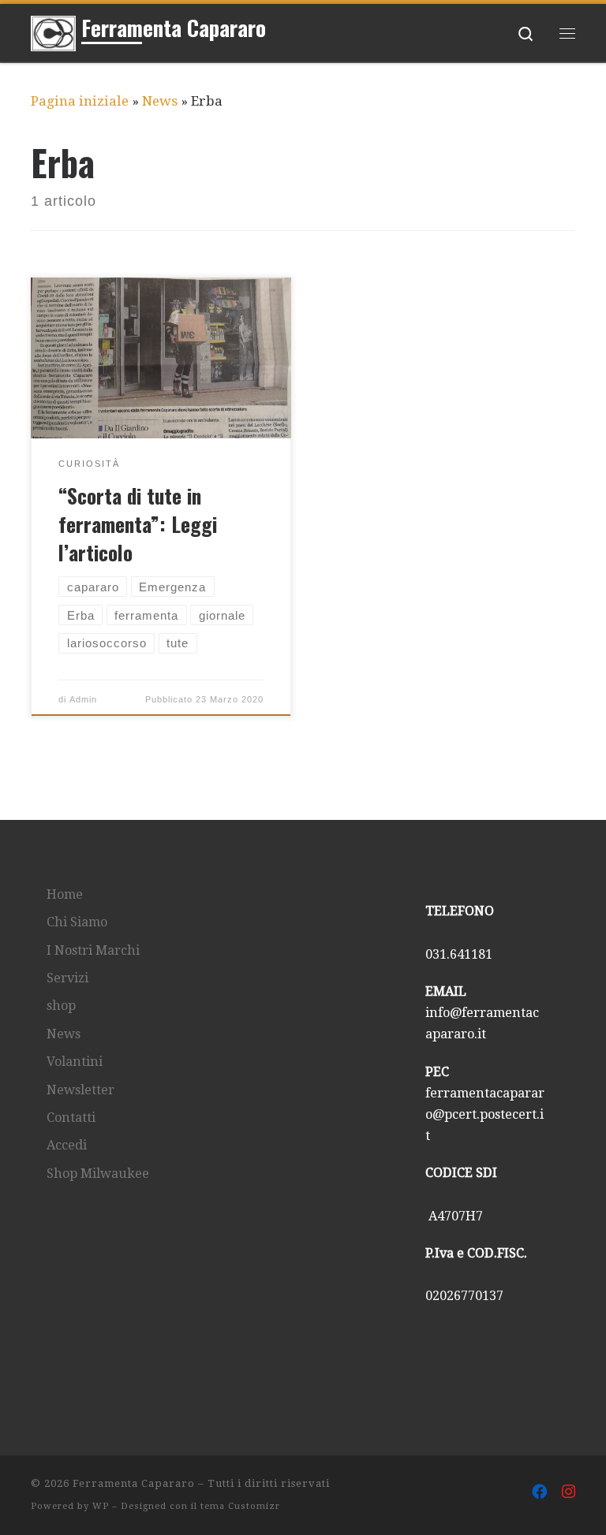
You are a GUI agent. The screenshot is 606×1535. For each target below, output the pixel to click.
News (160, 101)
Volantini (75, 1061)
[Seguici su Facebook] (540, 1492)
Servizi (67, 978)
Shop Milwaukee (98, 1173)
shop (61, 1005)
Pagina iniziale (80, 101)
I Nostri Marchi (93, 950)
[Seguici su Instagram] (568, 1492)
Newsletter (80, 1089)
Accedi (67, 1145)
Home (65, 894)
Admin (83, 699)
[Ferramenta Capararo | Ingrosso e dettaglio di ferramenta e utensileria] (53, 30)
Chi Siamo (77, 922)
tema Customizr (240, 1506)
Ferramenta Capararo (134, 1483)
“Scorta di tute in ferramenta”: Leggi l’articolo (137, 523)
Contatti (71, 1117)
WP (100, 1506)
